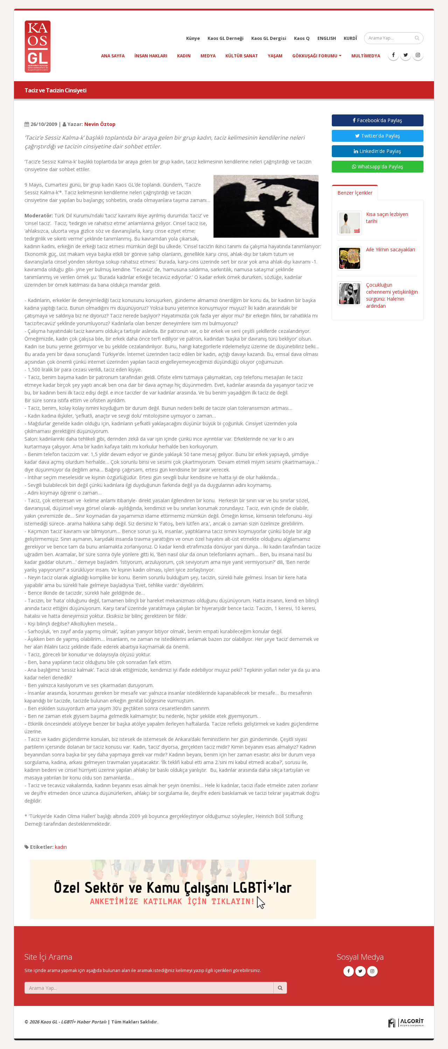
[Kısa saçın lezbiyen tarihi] (349, 222)
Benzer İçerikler (354, 192)
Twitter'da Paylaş (380, 135)
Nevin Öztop (99, 124)
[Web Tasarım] (406, 1023)
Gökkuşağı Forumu (314, 56)
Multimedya (365, 56)
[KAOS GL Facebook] (393, 55)
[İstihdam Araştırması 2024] (173, 886)
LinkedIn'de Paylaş (379, 151)
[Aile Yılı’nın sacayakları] (349, 257)
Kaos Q (302, 38)
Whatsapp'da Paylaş (379, 166)
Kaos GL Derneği (226, 38)
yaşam (275, 56)
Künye (193, 38)
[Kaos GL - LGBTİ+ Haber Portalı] (40, 46)
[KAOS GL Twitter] (405, 55)
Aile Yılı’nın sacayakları (390, 249)
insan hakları (150, 56)
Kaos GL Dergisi (268, 38)
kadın (184, 56)
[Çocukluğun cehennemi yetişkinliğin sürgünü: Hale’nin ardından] (349, 293)
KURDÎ (350, 38)
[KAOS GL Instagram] (418, 55)
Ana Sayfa (113, 56)
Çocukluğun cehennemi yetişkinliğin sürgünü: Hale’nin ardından (392, 295)
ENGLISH (326, 38)
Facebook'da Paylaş (379, 120)
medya (208, 56)
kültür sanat (241, 56)
